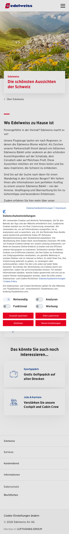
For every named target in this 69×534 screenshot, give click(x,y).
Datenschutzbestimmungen (39, 208)
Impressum (60, 208)
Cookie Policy (10, 281)
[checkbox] (39, 299)
